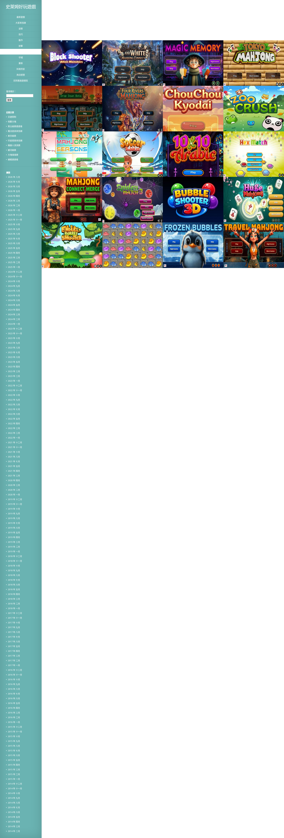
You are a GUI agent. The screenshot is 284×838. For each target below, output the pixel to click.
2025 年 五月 (14, 248)
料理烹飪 (21, 69)
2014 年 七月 (14, 807)
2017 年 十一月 (15, 617)
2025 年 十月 (14, 224)
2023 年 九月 (14, 342)
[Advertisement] (118, 20)
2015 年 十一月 (15, 731)
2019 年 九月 (14, 513)
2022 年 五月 (14, 418)
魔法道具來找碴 (15, 131)
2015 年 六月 (14, 755)
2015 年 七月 (14, 750)
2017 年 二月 (14, 660)
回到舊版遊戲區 (20, 80)
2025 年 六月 (14, 243)
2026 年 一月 (14, 210)
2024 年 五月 (14, 305)
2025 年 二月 (14, 262)
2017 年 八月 (14, 632)
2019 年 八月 (14, 518)
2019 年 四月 (14, 537)
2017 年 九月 (14, 627)
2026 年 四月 (14, 196)
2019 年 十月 (14, 508)
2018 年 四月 (14, 594)
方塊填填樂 (13, 154)
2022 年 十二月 (15, 385)
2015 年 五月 (14, 760)
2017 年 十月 (14, 622)
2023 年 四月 (14, 366)
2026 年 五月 (14, 191)
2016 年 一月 (14, 722)
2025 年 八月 (14, 233)
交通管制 (12, 116)
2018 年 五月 (14, 589)
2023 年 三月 (14, 371)
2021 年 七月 (14, 461)
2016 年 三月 (14, 712)
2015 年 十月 (14, 736)
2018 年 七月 (14, 579)
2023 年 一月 (14, 380)
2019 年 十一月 (15, 504)
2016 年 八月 (14, 688)
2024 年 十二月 (15, 271)
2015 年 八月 (14, 745)
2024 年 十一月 (15, 276)
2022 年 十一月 (15, 390)
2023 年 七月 (14, 352)
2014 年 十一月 (15, 788)
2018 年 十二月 (15, 556)
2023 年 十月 (14, 338)
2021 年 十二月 (15, 442)
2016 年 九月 (14, 684)
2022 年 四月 (14, 423)
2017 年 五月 (14, 646)
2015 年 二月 (14, 774)
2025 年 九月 (14, 229)
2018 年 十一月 (15, 561)
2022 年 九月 (14, 399)
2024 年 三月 (14, 314)
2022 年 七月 (14, 409)
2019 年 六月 (14, 527)
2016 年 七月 (14, 693)
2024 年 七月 (14, 295)
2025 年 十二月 (15, 214)
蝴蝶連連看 (13, 159)
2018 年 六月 (14, 584)
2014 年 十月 (14, 793)
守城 (21, 57)
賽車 (21, 63)
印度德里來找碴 (15, 140)
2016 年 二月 (14, 717)
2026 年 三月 (14, 200)
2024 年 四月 (14, 309)
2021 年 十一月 (15, 447)
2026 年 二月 (14, 205)
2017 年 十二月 (15, 613)
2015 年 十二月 (15, 726)
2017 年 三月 (14, 655)
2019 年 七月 (14, 523)
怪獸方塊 (12, 121)
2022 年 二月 (14, 433)
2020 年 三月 (14, 485)
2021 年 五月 (14, 466)
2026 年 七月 (14, 181)
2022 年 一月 (14, 437)
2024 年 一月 (14, 323)
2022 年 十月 (14, 395)
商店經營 (21, 74)
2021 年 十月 (14, 451)
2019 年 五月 (14, 532)
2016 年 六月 (14, 698)
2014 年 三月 (14, 826)
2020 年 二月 (14, 489)
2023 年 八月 (14, 347)
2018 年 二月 (14, 603)
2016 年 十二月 (15, 670)
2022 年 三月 (14, 428)
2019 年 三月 (14, 542)
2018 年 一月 (14, 608)
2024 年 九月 (14, 286)
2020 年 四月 (14, 480)
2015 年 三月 (14, 769)
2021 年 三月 (14, 475)
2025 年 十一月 (15, 219)
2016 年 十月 (14, 679)
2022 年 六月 (14, 414)
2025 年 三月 (14, 257)
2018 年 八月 (14, 575)
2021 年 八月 (14, 456)
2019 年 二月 (14, 546)
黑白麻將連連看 (15, 126)
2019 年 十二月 (15, 499)
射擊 (21, 45)
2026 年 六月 (14, 186)
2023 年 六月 (14, 357)
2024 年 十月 (14, 281)
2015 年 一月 (14, 779)
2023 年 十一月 (15, 333)
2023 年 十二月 (15, 328)
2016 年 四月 (14, 707)
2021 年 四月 (14, 470)
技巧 (21, 34)
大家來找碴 (21, 22)
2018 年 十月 (14, 565)
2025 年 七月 (14, 238)
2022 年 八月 (14, 404)
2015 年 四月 (14, 764)
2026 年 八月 (14, 177)
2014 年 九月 (14, 798)
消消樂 (21, 51)
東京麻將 (12, 135)
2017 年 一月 (14, 665)
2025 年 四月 (14, 252)
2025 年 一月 (14, 267)
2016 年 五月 (14, 703)
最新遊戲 (21, 17)
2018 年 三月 (14, 598)
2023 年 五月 (14, 361)
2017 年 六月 (14, 641)
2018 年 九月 (14, 570)
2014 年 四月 (14, 821)
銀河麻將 (12, 150)
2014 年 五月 (14, 816)
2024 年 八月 (14, 290)
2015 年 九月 (14, 741)
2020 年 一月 (14, 494)
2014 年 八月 (14, 802)
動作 (21, 40)
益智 (21, 28)
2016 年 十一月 (15, 674)
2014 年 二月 (14, 831)
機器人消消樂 (14, 145)
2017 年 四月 (14, 651)
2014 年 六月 (14, 812)
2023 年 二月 (14, 376)
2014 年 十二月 (15, 783)
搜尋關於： (11, 91)
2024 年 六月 (14, 300)
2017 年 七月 (14, 636)
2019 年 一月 (14, 551)
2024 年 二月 (14, 319)
